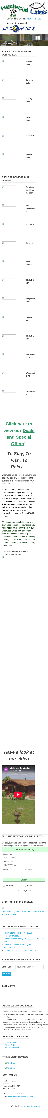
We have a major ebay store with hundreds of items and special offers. (24, 912)
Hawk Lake (30, 136)
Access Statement (12, 1048)
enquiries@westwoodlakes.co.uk (20, 1096)
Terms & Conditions (12, 1042)
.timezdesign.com (33, 1106)
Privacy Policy (10, 1045)
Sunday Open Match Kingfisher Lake (21, 950)
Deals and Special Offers (20, 437)
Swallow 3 (30, 243)
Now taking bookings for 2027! (31, 190)
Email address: (9, 967)
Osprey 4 (7, 43)
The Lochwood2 (30, 208)
